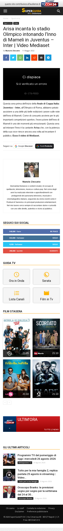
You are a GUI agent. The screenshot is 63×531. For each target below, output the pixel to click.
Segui (55, 238)
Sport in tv (15, 18)
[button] (58, 11)
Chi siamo (10, 508)
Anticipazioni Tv (25, 463)
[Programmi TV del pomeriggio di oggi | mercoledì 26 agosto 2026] (9, 460)
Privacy (51, 508)
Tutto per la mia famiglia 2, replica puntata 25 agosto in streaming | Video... (37, 474)
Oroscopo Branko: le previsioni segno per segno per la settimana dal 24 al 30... (37, 491)
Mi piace (54, 231)
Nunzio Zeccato (13, 50)
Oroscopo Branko (25, 498)
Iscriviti (54, 251)
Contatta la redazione (36, 508)
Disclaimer (19, 511)
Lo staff (20, 508)
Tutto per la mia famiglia (28, 481)
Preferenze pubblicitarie (37, 511)
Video (16, 23)
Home (5, 18)
